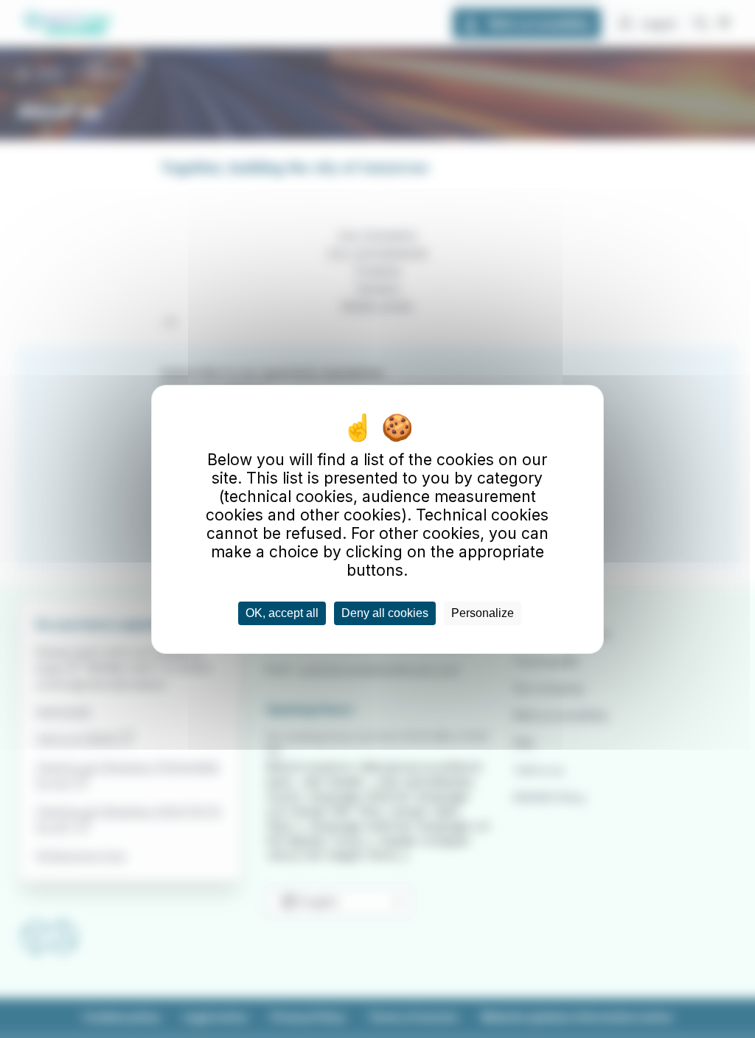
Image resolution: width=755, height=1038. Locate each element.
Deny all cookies (384, 613)
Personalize (482, 613)
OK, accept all (282, 613)
